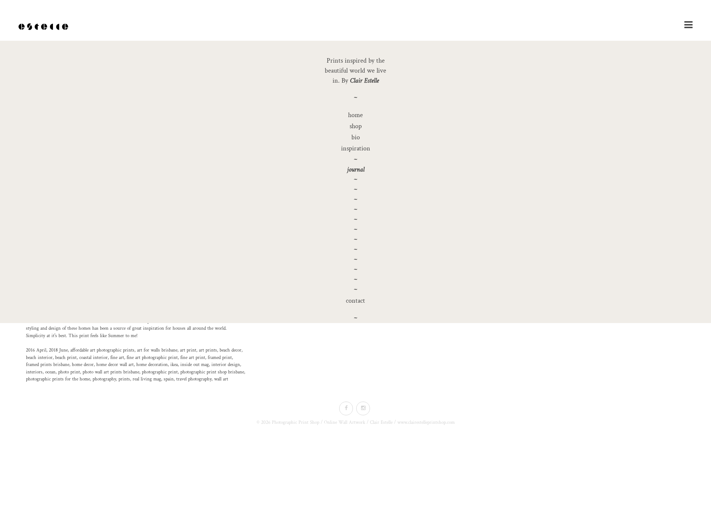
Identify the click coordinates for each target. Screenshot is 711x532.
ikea (174, 365)
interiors (34, 372)
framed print (220, 358)
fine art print (192, 358)
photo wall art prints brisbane (111, 372)
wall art (221, 379)
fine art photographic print (152, 358)
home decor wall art (115, 365)
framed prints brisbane (47, 365)
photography (104, 379)
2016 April (36, 350)
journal (355, 169)
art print (188, 350)
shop (356, 126)
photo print (69, 372)
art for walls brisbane (157, 350)
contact (355, 300)
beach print (66, 358)
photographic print (160, 372)
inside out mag (194, 365)
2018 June (58, 350)
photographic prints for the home (58, 379)
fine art (117, 358)
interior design (225, 365)
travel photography (193, 379)
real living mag (147, 379)
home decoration (152, 365)
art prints (208, 350)
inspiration (355, 148)
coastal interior (93, 358)
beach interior (39, 358)
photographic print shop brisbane (212, 372)
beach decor (230, 350)
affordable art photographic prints (102, 350)
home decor (83, 365)
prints (124, 379)
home (355, 115)
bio (355, 137)
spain (169, 379)
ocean (50, 372)
